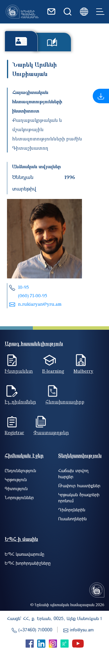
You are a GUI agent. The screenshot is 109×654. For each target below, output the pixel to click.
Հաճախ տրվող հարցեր (73, 473)
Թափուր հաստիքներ (79, 485)
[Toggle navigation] (100, 12)
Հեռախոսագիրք (64, 401)
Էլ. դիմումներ (20, 401)
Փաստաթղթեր (51, 432)
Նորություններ (19, 497)
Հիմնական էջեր (24, 455)
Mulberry (83, 371)
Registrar (14, 432)
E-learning (53, 371)
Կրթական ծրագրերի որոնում (78, 497)
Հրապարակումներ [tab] (52, 42)
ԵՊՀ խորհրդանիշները (28, 563)
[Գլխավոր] (22, 12)
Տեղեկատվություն (80, 455)
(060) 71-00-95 (32, 295)
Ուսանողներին (72, 518)
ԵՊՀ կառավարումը (24, 554)
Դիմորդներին (71, 509)
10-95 (23, 287)
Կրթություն (16, 479)
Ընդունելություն (20, 470)
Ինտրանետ (19, 371)
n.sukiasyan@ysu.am (40, 304)
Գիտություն (16, 488)
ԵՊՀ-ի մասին (21, 539)
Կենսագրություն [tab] (21, 41)
